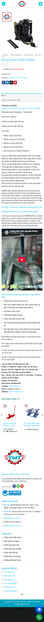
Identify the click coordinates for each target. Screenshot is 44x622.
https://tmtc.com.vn (16, 392)
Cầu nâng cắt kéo (10, 583)
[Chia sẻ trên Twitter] (7, 82)
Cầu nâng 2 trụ (9, 580)
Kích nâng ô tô (28, 55)
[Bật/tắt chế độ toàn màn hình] (8, 609)
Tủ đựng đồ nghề (10, 591)
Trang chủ (5, 55)
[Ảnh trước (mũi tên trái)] (2, 618)
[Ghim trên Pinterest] (15, 82)
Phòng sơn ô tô (9, 587)
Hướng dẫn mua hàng (12, 556)
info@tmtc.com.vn (14, 526)
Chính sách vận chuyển (12, 549)
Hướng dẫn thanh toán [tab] (11, 100)
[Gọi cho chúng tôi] (18, 486)
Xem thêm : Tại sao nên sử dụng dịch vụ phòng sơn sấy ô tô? (22, 207)
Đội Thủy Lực (12, 77)
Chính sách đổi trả (11, 553)
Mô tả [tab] (4, 96)
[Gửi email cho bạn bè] (11, 82)
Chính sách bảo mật (11, 545)
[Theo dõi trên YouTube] (22, 486)
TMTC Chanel (14, 386)
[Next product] (3, 64)
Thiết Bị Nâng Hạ (16, 55)
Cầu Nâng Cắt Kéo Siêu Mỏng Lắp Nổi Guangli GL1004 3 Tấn (32, 424)
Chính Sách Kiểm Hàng (12, 537)
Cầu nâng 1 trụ (9, 576)
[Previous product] (7, 64)
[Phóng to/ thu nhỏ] (2, 609)
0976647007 (16, 518)
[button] (3, 4)
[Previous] (1, 419)
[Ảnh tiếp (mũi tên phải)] (8, 618)
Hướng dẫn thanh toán (12, 560)
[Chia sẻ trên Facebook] (3, 82)
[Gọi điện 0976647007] (39, 617)
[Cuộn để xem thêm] (22, 594)
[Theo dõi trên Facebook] (14, 486)
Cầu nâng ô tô (9, 572)
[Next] (42, 419)
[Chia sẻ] (14, 609)
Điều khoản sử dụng (11, 541)
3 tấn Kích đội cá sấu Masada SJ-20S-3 (9, 424)
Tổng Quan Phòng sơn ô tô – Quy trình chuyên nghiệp (19, 211)
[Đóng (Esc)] (21, 609)
